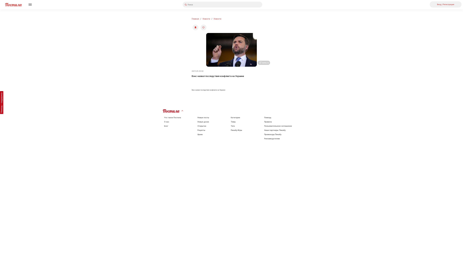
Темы (233, 122)
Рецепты (201, 130)
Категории (235, 118)
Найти (251, 5)
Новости (206, 19)
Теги (233, 126)
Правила (268, 122)
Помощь (267, 118)
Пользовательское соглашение (278, 126)
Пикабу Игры (236, 130)
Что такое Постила (172, 118)
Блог (166, 126)
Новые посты (203, 118)
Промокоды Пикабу (272, 134)
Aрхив (200, 134)
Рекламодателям (272, 139)
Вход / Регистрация (445, 4)
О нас (166, 122)
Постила (13, 4)
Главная (195, 19)
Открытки (201, 126)
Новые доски (203, 122)
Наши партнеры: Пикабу (275, 130)
